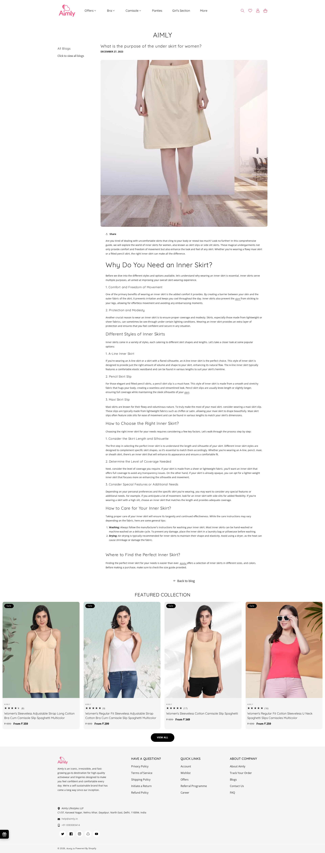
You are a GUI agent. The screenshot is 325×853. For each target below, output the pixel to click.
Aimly (183, 563)
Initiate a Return (141, 786)
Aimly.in (71, 848)
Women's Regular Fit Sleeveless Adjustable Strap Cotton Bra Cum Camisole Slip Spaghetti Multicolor (120, 716)
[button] (91, 11)
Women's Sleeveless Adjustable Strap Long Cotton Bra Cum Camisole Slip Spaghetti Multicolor (39, 716)
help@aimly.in (69, 818)
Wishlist (186, 773)
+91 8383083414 (70, 825)
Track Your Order (241, 773)
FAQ (232, 792)
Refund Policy (139, 792)
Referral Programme (194, 786)
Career (185, 792)
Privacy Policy (139, 766)
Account (186, 766)
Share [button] (113, 234)
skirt (238, 298)
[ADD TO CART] (72, 622)
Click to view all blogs (71, 56)
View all (162, 737)
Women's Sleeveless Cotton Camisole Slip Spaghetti (202, 713)
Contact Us (237, 786)
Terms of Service (141, 773)
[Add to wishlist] (72, 607)
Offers (185, 779)
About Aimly (237, 766)
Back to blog (186, 581)
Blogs (233, 779)
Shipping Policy (140, 779)
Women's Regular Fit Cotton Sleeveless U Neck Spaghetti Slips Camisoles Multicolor (279, 716)
